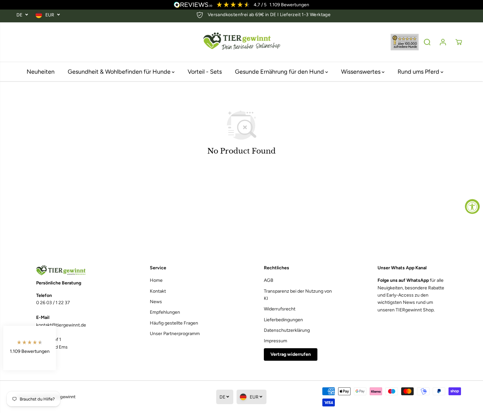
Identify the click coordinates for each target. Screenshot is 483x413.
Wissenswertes (361, 71)
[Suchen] (427, 42)
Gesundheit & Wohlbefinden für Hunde (120, 71)
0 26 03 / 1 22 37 (53, 302)
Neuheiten (41, 71)
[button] (29, 348)
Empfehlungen (165, 312)
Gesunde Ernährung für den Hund (280, 71)
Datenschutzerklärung (287, 330)
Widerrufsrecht (279, 309)
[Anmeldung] (443, 42)
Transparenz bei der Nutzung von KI (298, 294)
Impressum (275, 341)
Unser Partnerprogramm (175, 333)
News (156, 301)
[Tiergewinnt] (241, 42)
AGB (268, 280)
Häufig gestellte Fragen (174, 323)
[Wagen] (458, 42)
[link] (70, 270)
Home (156, 280)
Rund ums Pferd (419, 71)
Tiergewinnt (64, 396)
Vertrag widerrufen (290, 354)
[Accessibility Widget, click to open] (472, 206)
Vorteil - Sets (205, 71)
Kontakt (158, 291)
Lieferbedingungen (283, 320)
